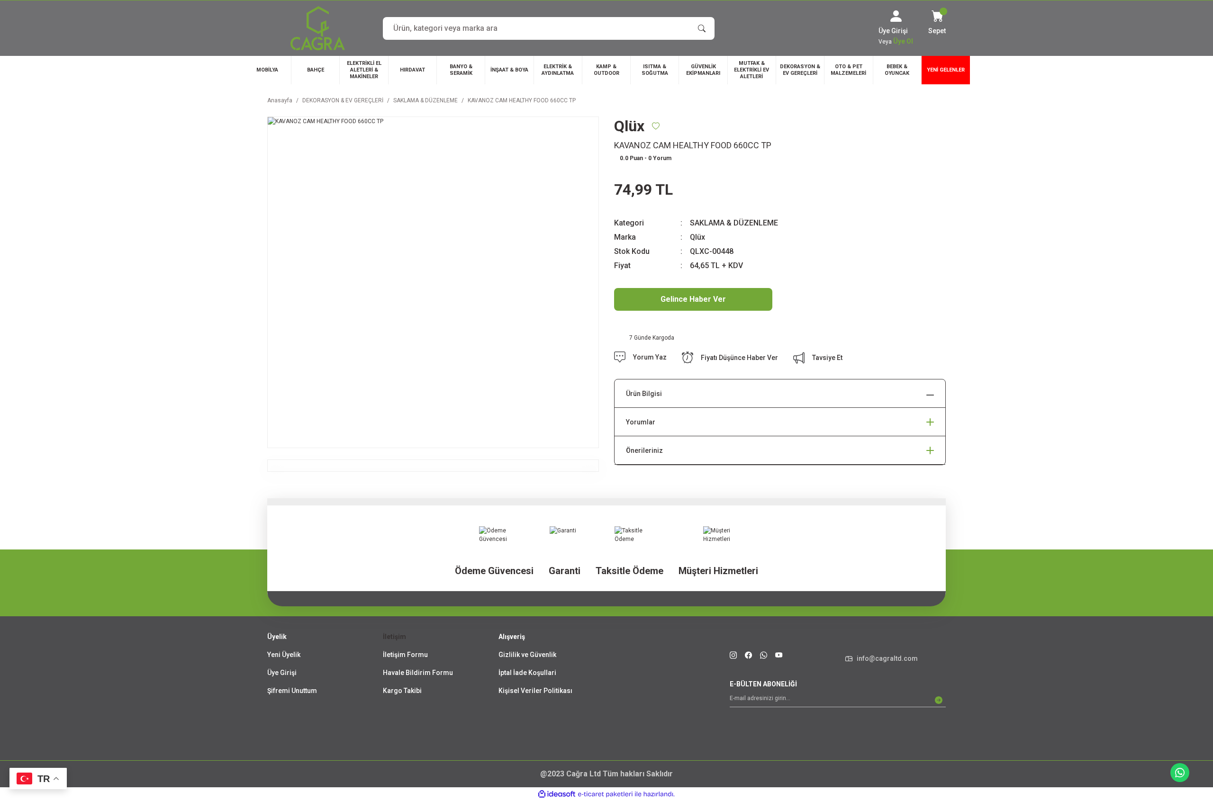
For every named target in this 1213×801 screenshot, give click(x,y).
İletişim (394, 636)
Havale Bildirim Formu (418, 672)
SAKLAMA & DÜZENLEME (734, 222)
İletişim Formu (405, 654)
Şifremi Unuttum (292, 690)
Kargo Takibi (402, 690)
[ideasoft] (557, 794)
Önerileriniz (644, 450)
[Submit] (939, 700)
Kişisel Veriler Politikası (535, 690)
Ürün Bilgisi (644, 393)
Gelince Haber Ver (693, 299)
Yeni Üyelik (283, 654)
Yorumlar (640, 422)
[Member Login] (896, 16)
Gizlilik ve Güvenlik (527, 654)
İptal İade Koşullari (527, 672)
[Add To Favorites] (656, 126)
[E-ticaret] (605, 794)
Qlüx (697, 237)
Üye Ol (903, 41)
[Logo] (317, 28)
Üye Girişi (282, 672)
